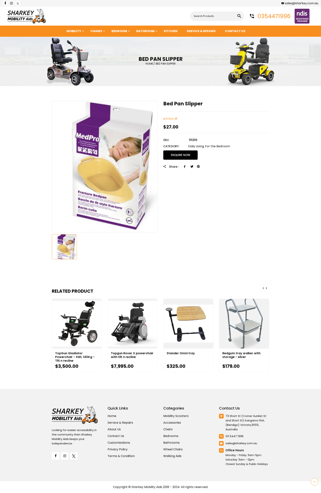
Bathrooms (171, 443)
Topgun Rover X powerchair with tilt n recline (132, 355)
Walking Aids (172, 456)
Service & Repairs (120, 422)
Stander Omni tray (181, 353)
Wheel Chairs (173, 449)
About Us (114, 429)
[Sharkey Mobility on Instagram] (11, 3)
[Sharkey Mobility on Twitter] (17, 3)
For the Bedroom (217, 146)
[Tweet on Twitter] (191, 166)
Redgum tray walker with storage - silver (241, 355)
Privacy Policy (118, 449)
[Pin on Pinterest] (198, 166)
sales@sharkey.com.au (301, 3)
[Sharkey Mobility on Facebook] (5, 3)
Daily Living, (196, 146)
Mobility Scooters (176, 416)
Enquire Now (180, 155)
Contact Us (116, 436)
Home (112, 416)
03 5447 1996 (235, 436)
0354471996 (273, 16)
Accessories (172, 422)
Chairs (168, 429)
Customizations (119, 443)
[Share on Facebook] (185, 166)
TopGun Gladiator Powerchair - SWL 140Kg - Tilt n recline (75, 357)
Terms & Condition (121, 456)
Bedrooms (170, 436)
